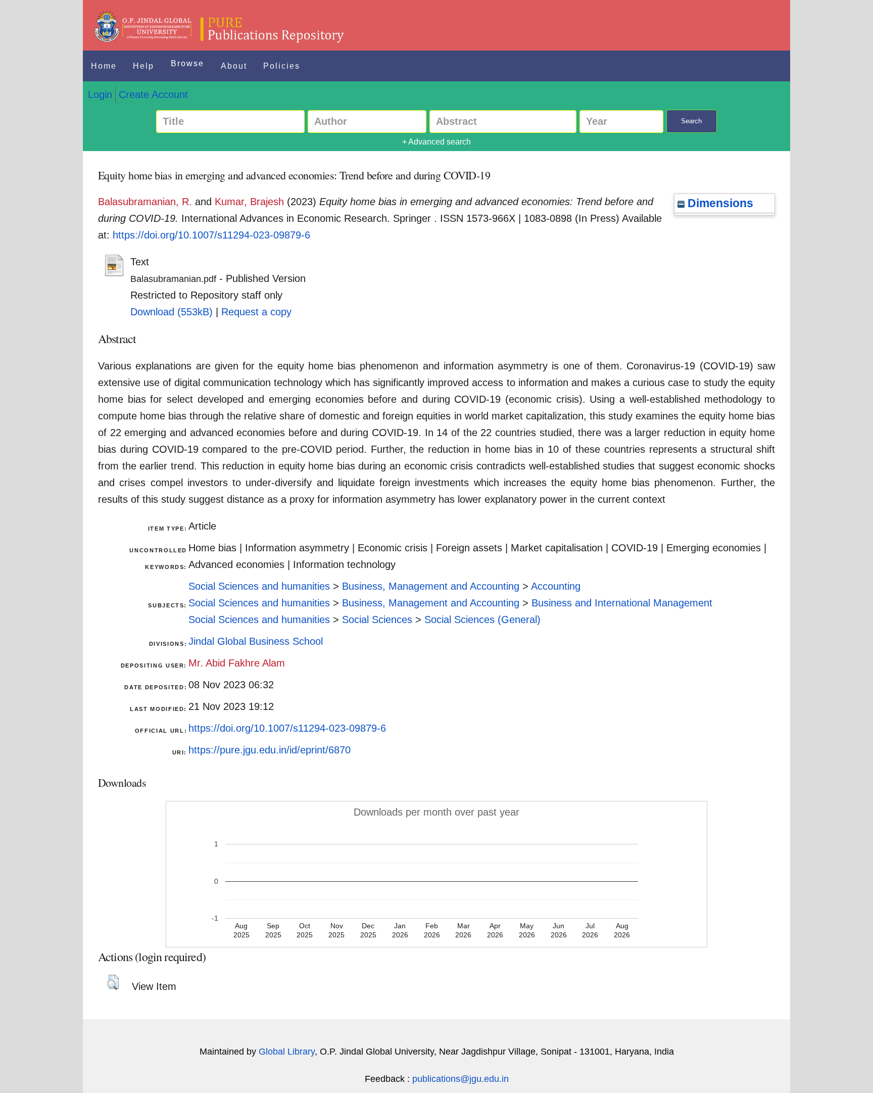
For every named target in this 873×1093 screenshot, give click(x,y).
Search (691, 121)
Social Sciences (377, 619)
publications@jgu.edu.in (460, 1079)
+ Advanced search (436, 141)
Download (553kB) (171, 311)
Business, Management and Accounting (430, 586)
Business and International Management (621, 602)
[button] (113, 982)
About (234, 66)
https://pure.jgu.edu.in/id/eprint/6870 (269, 749)
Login (100, 94)
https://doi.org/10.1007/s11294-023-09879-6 (211, 235)
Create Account (153, 94)
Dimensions (719, 203)
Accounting (555, 586)
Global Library (287, 1052)
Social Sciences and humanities (259, 586)
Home (104, 66)
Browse (187, 63)
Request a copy (256, 311)
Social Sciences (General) (482, 619)
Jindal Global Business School (255, 641)
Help (143, 66)
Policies (281, 66)
